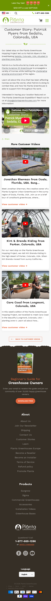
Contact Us (25, 434)
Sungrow (25, 490)
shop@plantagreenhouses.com (22, 100)
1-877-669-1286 (41, 13)
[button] (47, 20)
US (7, 13)
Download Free (25, 401)
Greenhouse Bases (26, 513)
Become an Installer (25, 457)
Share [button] (7, 139)
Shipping (25, 430)
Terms (17, 586)
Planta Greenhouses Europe (25, 448)
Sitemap (31, 586)
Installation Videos (26, 509)
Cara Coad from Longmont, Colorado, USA (26, 304)
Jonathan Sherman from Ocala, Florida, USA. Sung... (25, 181)
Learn (26, 444)
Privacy (10, 586)
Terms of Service (25, 462)
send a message (26, 544)
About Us (26, 421)
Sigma (25, 495)
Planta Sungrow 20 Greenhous (16, 68)
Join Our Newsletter (25, 425)
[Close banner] (48, 5)
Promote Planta (25, 471)
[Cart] (39, 20)
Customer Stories (25, 439)
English (24, 574)
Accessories (25, 504)
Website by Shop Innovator (16, 588)
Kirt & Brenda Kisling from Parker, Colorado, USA (25, 242)
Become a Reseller (26, 453)
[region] (25, 5)
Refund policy (25, 466)
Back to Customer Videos (27, 339)
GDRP (24, 586)
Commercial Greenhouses (25, 500)
